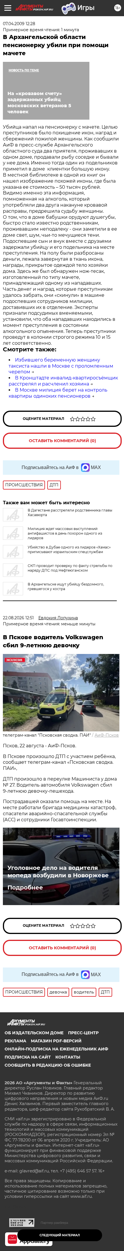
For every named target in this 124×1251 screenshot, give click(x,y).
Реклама (15, 1041)
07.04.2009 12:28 (19, 23)
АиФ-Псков (107, 735)
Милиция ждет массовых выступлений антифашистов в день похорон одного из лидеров (65, 533)
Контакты (67, 1057)
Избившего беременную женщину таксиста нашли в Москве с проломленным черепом (61, 366)
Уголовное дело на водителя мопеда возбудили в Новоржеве (58, 871)
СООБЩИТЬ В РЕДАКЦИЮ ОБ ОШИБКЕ (48, 1065)
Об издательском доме (34, 1032)
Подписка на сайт (28, 1057)
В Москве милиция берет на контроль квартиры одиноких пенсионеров (58, 393)
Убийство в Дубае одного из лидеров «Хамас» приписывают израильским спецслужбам (69, 549)
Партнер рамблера (54, 1222)
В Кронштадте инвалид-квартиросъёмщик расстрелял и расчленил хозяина (63, 381)
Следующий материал (60, 1235)
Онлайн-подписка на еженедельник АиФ (56, 1049)
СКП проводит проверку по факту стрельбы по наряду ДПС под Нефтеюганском (70, 568)
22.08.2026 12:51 (18, 617)
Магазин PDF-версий (56, 1041)
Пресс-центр (83, 1032)
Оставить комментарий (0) (62, 440)
